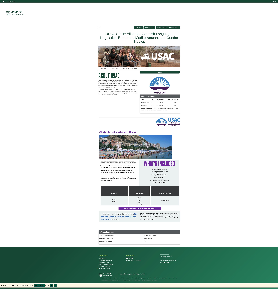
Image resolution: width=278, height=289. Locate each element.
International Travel (104, 262)
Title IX (123, 280)
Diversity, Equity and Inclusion (143, 278)
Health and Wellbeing (160, 278)
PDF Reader (154, 280)
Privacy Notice (104, 280)
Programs (8, 1)
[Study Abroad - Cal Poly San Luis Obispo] (142, 13)
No (55, 285)
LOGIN (274, 1)
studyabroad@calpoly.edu (168, 260)
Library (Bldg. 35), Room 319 (133, 260)
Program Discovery (174, 27)
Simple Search (138, 27)
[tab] (103, 68)
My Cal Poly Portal (118, 278)
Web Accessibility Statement (115, 280)
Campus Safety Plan (146, 280)
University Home (106, 278)
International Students (104, 266)
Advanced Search (149, 27)
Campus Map (129, 278)
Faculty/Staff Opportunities (105, 260)
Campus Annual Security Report (133, 280)
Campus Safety (173, 278)
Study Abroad (102, 258)
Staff (13, 1)
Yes (52, 285)
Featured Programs (162, 27)
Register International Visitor (106, 264)
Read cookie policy (39, 285)
